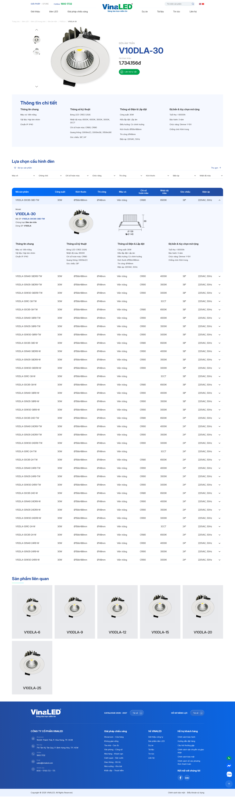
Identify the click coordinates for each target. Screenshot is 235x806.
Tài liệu (160, 11)
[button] (37, 30)
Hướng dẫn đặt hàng (186, 741)
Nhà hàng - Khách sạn (113, 754)
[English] (200, 4)
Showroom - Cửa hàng (114, 737)
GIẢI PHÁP (35, 4)
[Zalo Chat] (229, 774)
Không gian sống (111, 741)
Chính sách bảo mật (186, 757)
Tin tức (176, 11)
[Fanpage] (229, 766)
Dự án (145, 11)
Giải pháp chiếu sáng (77, 11)
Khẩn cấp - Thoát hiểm (114, 770)
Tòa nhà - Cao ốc (111, 745)
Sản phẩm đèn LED (156, 741)
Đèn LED (53, 11)
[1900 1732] (229, 758)
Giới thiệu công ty (155, 737)
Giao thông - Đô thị (112, 762)
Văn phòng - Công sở (113, 749)
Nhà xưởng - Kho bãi (113, 766)
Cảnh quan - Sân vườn (113, 758)
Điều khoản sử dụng (195, 792)
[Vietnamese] (203, 4)
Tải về (135, 713)
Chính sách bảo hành (186, 737)
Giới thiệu (35, 11)
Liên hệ (193, 11)
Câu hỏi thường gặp (186, 745)
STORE (46, 4)
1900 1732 (66, 3)
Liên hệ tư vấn (131, 72)
